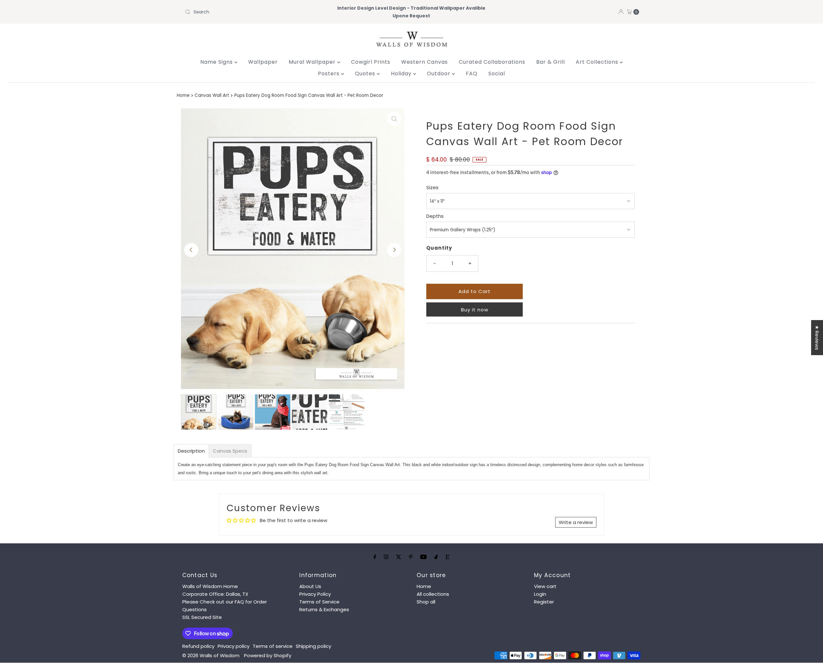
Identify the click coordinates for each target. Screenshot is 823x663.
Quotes (366, 73)
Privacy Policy (315, 594)
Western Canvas (424, 62)
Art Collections (598, 62)
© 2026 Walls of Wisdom (211, 655)
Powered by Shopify (267, 655)
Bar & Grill (550, 62)
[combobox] (257, 11)
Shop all (426, 601)
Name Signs (217, 62)
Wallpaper (263, 62)
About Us (310, 586)
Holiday (402, 73)
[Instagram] (386, 557)
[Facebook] (375, 557)
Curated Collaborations (492, 62)
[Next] (394, 250)
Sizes (432, 187)
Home (183, 95)
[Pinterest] (410, 557)
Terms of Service (319, 601)
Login (540, 594)
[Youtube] (423, 557)
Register (544, 601)
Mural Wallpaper (313, 62)
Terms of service (273, 646)
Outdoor (439, 73)
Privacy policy (233, 646)
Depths (435, 216)
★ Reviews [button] (817, 337)
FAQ (471, 73)
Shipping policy (313, 646)
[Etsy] (447, 557)
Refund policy (198, 646)
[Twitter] (398, 557)
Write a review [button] (576, 522)
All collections (433, 594)
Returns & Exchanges (324, 609)
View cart (545, 586)
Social (496, 73)
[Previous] (191, 250)
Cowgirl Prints (370, 62)
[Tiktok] (436, 557)
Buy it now (474, 309)
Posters (329, 73)
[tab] (191, 450)
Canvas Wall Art (211, 95)
